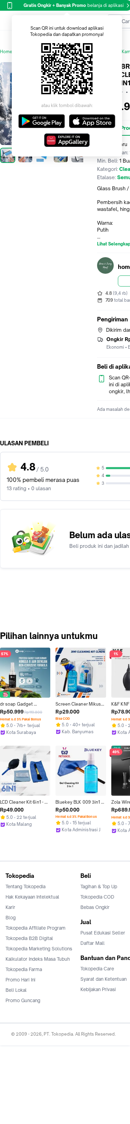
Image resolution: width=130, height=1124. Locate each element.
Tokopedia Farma (24, 969)
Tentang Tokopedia (25, 886)
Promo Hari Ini (20, 979)
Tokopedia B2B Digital (29, 938)
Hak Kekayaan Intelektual (32, 897)
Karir (10, 907)
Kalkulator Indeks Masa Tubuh (38, 959)
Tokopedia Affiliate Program (36, 928)
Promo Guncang (23, 1000)
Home (6, 51)
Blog (11, 917)
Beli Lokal (16, 990)
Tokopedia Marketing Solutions (39, 948)
